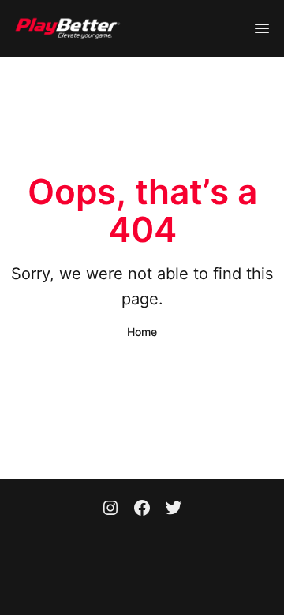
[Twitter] (173, 509)
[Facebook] (142, 509)
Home (142, 331)
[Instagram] (110, 509)
